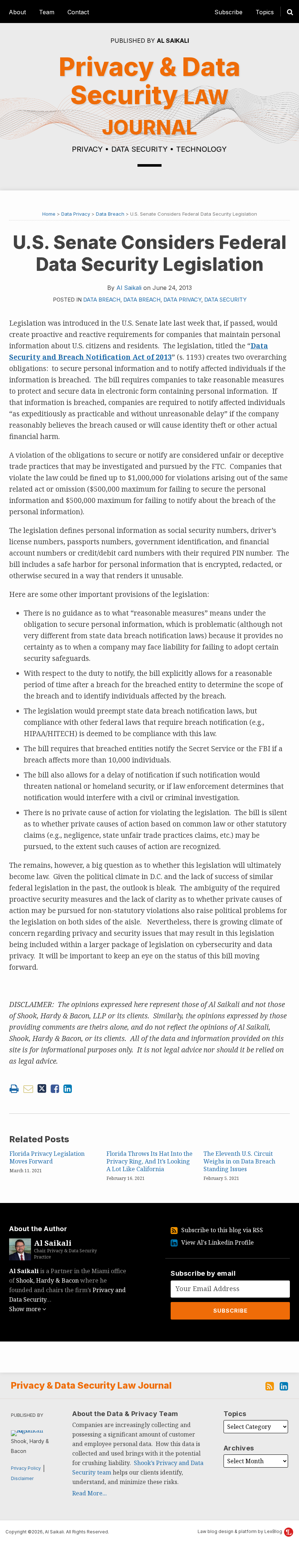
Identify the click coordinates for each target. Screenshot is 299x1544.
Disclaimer (22, 1478)
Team (46, 12)
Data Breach (110, 214)
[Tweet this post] (42, 1089)
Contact (78, 12)
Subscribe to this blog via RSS (222, 1230)
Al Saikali (173, 40)
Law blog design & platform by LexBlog (240, 1531)
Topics (265, 12)
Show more (25, 1309)
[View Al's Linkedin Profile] (284, 1385)
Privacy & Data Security (149, 95)
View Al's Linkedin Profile (217, 1242)
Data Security (225, 299)
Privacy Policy (26, 1468)
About (17, 12)
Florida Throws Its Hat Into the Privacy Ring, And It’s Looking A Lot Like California (149, 1161)
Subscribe (228, 12)
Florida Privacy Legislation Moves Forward (47, 1157)
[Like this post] (55, 1089)
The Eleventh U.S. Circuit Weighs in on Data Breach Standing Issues (239, 1161)
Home (48, 214)
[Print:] (14, 1088)
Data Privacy (75, 214)
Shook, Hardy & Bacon (47, 1280)
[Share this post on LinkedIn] (67, 1089)
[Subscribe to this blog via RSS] (269, 1385)
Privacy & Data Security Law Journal (91, 1385)
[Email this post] (28, 1089)
